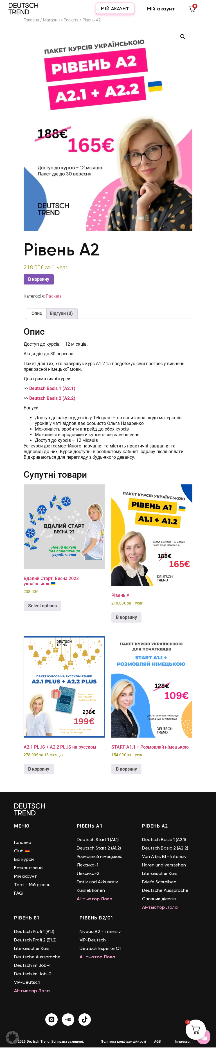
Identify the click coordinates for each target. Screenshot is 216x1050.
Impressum (183, 1042)
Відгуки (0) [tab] (61, 313)
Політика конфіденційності (123, 1042)
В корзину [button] (126, 617)
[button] (183, 37)
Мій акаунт (115, 8)
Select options (42, 605)
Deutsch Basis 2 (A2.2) (52, 398)
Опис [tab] (37, 313)
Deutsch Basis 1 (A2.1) (52, 388)
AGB (157, 1042)
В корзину (38, 279)
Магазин (51, 20)
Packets (71, 20)
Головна (31, 20)
